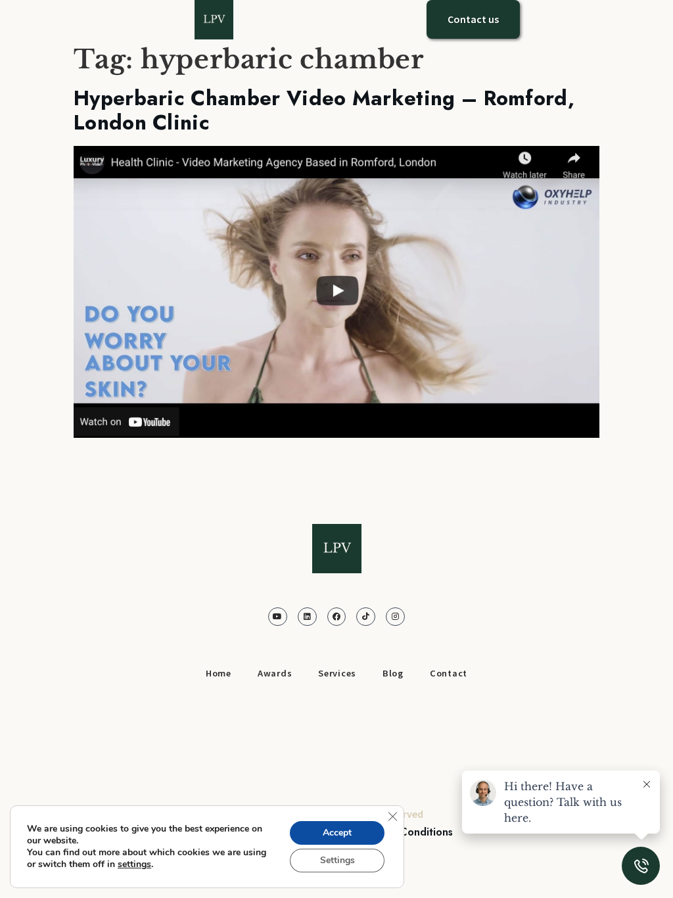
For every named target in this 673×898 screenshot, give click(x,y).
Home (218, 673)
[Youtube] (277, 616)
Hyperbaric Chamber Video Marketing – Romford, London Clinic (324, 110)
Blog (393, 673)
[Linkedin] (307, 616)
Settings (337, 860)
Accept (337, 832)
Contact (448, 673)
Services (337, 673)
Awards (275, 673)
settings (134, 864)
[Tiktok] (365, 616)
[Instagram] (395, 616)
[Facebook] (336, 616)
